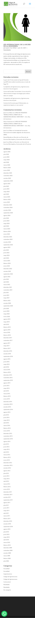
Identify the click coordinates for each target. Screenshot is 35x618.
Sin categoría (7, 590)
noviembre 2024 (8, 207)
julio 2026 (6, 154)
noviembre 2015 (8, 377)
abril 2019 (6, 324)
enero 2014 (7, 431)
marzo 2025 (7, 197)
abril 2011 (6, 513)
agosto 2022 (7, 276)
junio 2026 (6, 157)
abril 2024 (6, 226)
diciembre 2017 (8, 338)
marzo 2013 (7, 454)
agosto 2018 (7, 330)
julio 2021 (6, 292)
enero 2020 (7, 316)
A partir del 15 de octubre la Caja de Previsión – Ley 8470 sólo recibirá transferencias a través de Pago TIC (17, 82)
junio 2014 (6, 417)
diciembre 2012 (8, 462)
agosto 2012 (7, 470)
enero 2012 (7, 489)
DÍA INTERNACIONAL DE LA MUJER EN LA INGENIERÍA (17, 45)
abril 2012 (6, 481)
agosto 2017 (7, 343)
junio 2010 (6, 534)
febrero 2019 (7, 327)
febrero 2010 (7, 545)
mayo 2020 (7, 314)
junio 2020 (6, 311)
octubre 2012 (7, 468)
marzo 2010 (7, 542)
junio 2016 (6, 362)
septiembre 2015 (8, 380)
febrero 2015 (7, 396)
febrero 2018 (7, 335)
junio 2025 (6, 189)
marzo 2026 (7, 165)
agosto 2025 (7, 183)
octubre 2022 (7, 271)
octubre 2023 (7, 242)
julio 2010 (6, 532)
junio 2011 (6, 508)
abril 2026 (6, 162)
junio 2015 (6, 385)
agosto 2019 (7, 319)
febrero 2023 (7, 263)
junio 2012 (6, 476)
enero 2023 (7, 266)
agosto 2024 (7, 215)
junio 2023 (6, 252)
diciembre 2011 (8, 492)
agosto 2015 (7, 383)
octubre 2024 (7, 210)
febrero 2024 (7, 231)
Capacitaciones (8, 574)
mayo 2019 (7, 322)
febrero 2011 (7, 518)
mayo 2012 (7, 478)
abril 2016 (6, 367)
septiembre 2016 (8, 356)
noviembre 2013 (8, 436)
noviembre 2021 (8, 290)
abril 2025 (6, 194)
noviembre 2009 (8, 550)
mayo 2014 (7, 420)
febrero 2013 (7, 457)
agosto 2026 (7, 152)
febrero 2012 (7, 486)
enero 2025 (7, 202)
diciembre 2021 (8, 287)
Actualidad (6, 568)
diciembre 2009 (8, 548)
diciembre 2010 (8, 521)
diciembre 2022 (8, 268)
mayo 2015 (7, 388)
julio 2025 (6, 186)
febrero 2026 (7, 167)
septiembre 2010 (8, 526)
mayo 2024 (7, 223)
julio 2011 (6, 505)
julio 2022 (6, 279)
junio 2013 (6, 447)
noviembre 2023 (8, 239)
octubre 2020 (7, 303)
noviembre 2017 (8, 340)
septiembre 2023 (8, 245)
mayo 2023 (7, 255)
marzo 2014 (7, 425)
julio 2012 (6, 473)
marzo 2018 (7, 332)
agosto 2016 (7, 359)
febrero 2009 (7, 558)
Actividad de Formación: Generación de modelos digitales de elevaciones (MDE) (17, 132)
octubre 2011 (7, 497)
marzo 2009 (7, 556)
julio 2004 (6, 561)
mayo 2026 (7, 159)
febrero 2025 (7, 199)
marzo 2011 (7, 516)
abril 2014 (6, 423)
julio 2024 (6, 218)
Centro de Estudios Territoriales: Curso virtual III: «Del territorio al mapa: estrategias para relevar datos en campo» (17, 93)
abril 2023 (6, 258)
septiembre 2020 (8, 306)
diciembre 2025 (8, 173)
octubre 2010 (7, 524)
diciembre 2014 (8, 401)
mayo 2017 (7, 346)
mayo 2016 (7, 364)
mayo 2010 (7, 537)
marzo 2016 (7, 369)
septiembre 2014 (8, 409)
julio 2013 (6, 444)
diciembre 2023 (8, 237)
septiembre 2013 (8, 439)
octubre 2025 (7, 178)
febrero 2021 (7, 300)
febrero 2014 (7, 428)
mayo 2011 (7, 510)
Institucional (7, 582)
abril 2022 (6, 282)
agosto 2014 (7, 412)
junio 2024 (6, 221)
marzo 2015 (7, 393)
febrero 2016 (7, 372)
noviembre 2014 (8, 404)
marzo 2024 (7, 229)
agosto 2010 (7, 529)
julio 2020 (6, 308)
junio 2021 (6, 295)
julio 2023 (6, 250)
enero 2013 (7, 460)
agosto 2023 (7, 247)
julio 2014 (6, 415)
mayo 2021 (7, 298)
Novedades (7, 50)
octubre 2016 (7, 354)
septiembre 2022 (8, 274)
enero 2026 (7, 170)
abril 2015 (6, 391)
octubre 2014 (7, 407)
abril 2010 (6, 540)
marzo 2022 (7, 284)
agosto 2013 (7, 441)
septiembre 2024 (8, 213)
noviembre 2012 (8, 465)
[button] (4, 614)
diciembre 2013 (8, 433)
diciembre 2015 (8, 375)
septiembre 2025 (8, 181)
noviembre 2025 (8, 175)
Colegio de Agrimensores (10, 576)
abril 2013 (6, 452)
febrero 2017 (7, 348)
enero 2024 (7, 234)
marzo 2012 (7, 484)
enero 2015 (7, 399)
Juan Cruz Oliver (11, 48)
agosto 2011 (7, 502)
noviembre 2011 (8, 494)
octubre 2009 (7, 553)
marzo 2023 (7, 260)
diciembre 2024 (8, 205)
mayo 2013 (7, 449)
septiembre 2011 (8, 500)
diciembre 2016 (8, 351)
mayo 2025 (7, 191)
